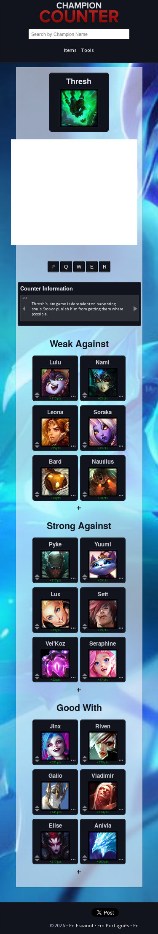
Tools (87, 50)
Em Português (113, 925)
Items (70, 50)
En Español (81, 925)
